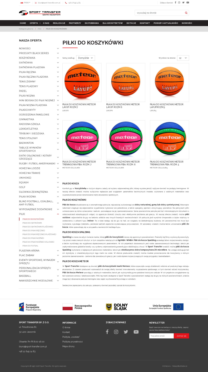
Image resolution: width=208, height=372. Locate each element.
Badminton (26, 143)
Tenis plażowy (28, 86)
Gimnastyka (26, 119)
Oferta (34, 23)
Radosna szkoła (29, 124)
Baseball (25, 276)
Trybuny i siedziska (31, 133)
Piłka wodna (27, 196)
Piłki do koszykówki (33, 219)
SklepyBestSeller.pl (179, 366)
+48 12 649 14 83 (74, 3)
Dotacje (131, 23)
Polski (26, 3)
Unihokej (25, 177)
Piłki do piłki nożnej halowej (38, 242)
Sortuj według (68, 58)
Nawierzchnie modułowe (36, 280)
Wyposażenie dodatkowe (35, 209)
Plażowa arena (29, 250)
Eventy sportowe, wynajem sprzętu (37, 262)
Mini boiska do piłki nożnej (37, 100)
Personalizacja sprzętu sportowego (35, 270)
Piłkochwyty (27, 110)
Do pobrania (92, 23)
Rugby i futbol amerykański (37, 163)
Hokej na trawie (29, 173)
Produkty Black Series (34, 53)
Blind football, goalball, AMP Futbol (36, 203)
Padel (23, 91)
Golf (22, 187)
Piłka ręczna (27, 72)
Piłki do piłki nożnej (33, 238)
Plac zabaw (26, 255)
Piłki (22, 214)
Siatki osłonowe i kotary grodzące (35, 157)
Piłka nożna (27, 95)
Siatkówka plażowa (32, 67)
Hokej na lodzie (29, 168)
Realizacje (59, 23)
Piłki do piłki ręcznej (34, 230)
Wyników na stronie (167, 58)
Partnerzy (75, 23)
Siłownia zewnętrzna (33, 192)
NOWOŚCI (25, 48)
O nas (46, 23)
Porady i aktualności (166, 23)
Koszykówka (27, 58)
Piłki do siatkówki (32, 223)
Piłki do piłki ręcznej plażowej (39, 234)
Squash (24, 182)
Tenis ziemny (27, 81)
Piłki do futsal (30, 246)
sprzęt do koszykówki (126, 285)
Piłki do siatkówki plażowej (38, 226)
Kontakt (145, 23)
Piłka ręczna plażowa (33, 76)
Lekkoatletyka (28, 128)
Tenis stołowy (28, 138)
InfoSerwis (166, 366)
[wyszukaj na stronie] (186, 13)
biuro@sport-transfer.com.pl (49, 3)
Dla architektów (113, 23)
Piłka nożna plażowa (33, 105)
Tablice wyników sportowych (30, 149)
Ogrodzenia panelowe (34, 114)
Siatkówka (26, 62)
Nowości (187, 23)
